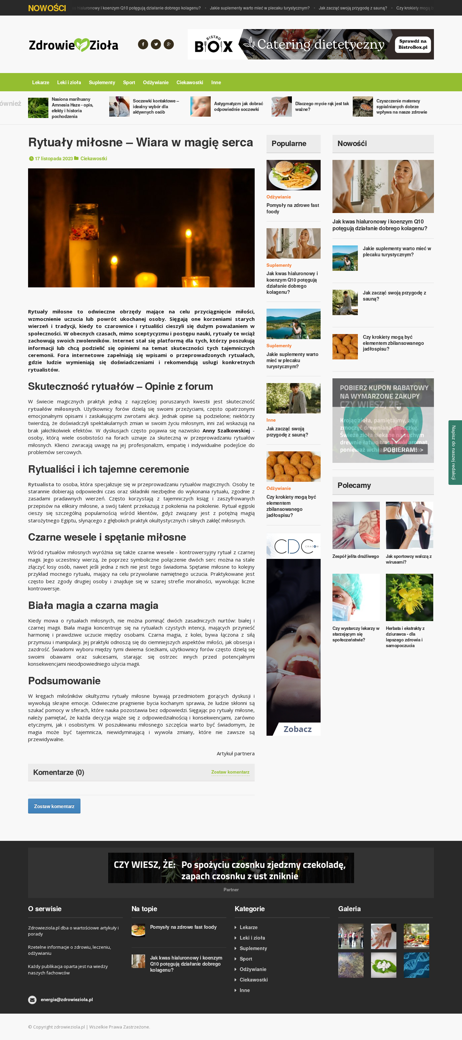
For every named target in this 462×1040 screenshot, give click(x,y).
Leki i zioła (69, 82)
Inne (216, 82)
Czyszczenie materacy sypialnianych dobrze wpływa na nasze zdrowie (401, 106)
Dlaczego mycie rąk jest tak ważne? (322, 106)
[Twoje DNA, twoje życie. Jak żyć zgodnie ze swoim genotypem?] (418, 965)
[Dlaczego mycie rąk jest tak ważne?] (385, 936)
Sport (129, 82)
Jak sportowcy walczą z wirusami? (409, 559)
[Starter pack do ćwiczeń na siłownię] (353, 936)
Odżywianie (155, 82)
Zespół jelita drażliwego (355, 556)
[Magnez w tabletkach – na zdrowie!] (385, 965)
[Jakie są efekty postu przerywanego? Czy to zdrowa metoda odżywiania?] (418, 936)
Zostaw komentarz (230, 772)
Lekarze (40, 82)
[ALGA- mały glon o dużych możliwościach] (353, 965)
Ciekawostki (190, 82)
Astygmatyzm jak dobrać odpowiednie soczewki (238, 106)
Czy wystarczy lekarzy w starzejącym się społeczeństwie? (355, 634)
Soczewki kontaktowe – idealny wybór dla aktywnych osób (156, 106)
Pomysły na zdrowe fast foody (293, 208)
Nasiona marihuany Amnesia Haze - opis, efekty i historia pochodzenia (72, 107)
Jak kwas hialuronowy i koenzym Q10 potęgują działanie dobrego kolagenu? (117, 7)
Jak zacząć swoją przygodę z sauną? (340, 7)
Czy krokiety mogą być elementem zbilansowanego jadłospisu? (291, 506)
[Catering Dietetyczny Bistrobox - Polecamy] (311, 43)
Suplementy (102, 82)
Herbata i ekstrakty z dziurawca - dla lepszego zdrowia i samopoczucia (405, 636)
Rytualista (41, 484)
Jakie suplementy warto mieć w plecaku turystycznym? (247, 7)
